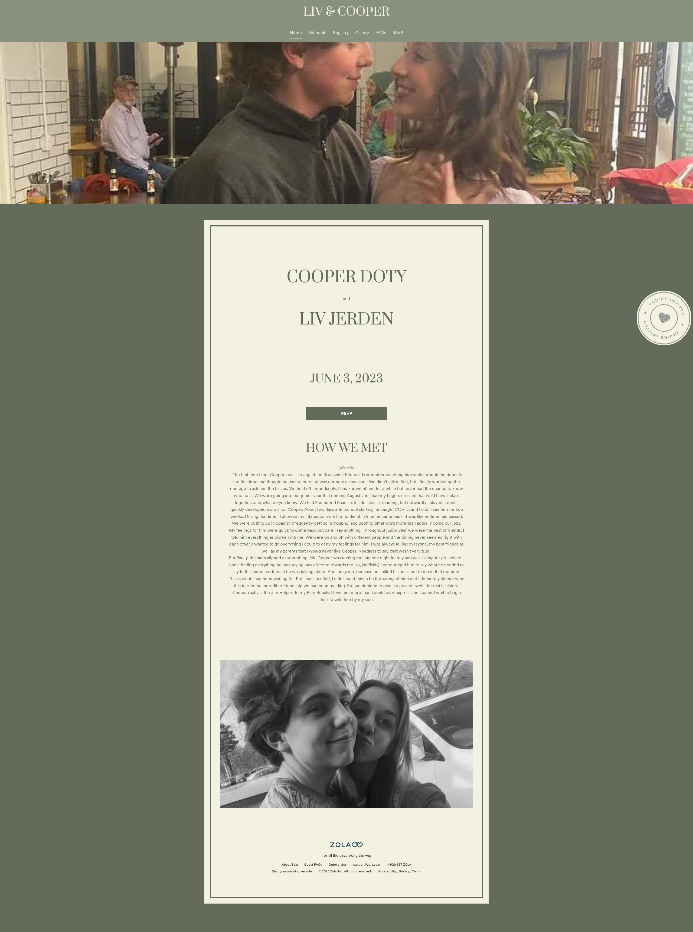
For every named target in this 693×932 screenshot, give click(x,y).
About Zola (290, 864)
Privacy (404, 871)
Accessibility (387, 871)
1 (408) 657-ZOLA (399, 864)
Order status (338, 864)
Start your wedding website (292, 871)
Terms (416, 871)
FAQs (380, 32)
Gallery (362, 32)
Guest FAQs (313, 864)
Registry (341, 32)
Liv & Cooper (346, 12)
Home (296, 32)
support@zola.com (366, 864)
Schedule (317, 32)
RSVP (398, 32)
